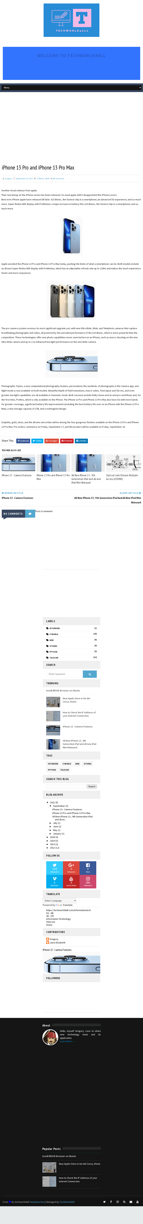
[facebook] (111, 1202)
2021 (52, 802)
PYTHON (53, 652)
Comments (58, 178)
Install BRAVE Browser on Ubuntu (63, 690)
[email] (131, 1202)
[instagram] (117, 1202)
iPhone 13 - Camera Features (17, 475)
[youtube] (137, 1202)
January (57, 833)
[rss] (124, 1202)
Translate (68, 905)
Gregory (54, 939)
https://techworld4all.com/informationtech (68, 910)
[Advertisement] (63, 101)
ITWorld (40, 178)
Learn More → (67, 1041)
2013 (52, 844)
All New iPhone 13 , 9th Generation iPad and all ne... (72, 818)
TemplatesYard (37, 1201)
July (55, 823)
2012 (52, 847)
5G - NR (50, 913)
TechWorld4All (67, 1201)
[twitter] (104, 1202)
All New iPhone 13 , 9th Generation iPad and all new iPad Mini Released (86, 479)
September (59, 805)
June (56, 826)
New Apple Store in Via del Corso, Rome (79, 1163)
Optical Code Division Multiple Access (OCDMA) (122, 477)
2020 (52, 837)
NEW (47, 178)
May (55, 830)
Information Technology (58, 918)
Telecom (54, 658)
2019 (52, 840)
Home (49, 924)
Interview (55, 628)
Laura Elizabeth (57, 942)
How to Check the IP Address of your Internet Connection (79, 714)
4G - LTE (50, 915)
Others (53, 646)
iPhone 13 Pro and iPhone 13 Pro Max (53, 477)
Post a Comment (43, 511)
